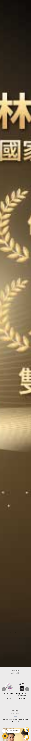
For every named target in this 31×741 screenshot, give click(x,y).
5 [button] (15, 633)
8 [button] (23, 633)
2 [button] (8, 633)
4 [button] (13, 633)
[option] (15, 333)
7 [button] (21, 633)
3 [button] (10, 633)
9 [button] (26, 633)
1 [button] (5, 633)
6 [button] (18, 633)
